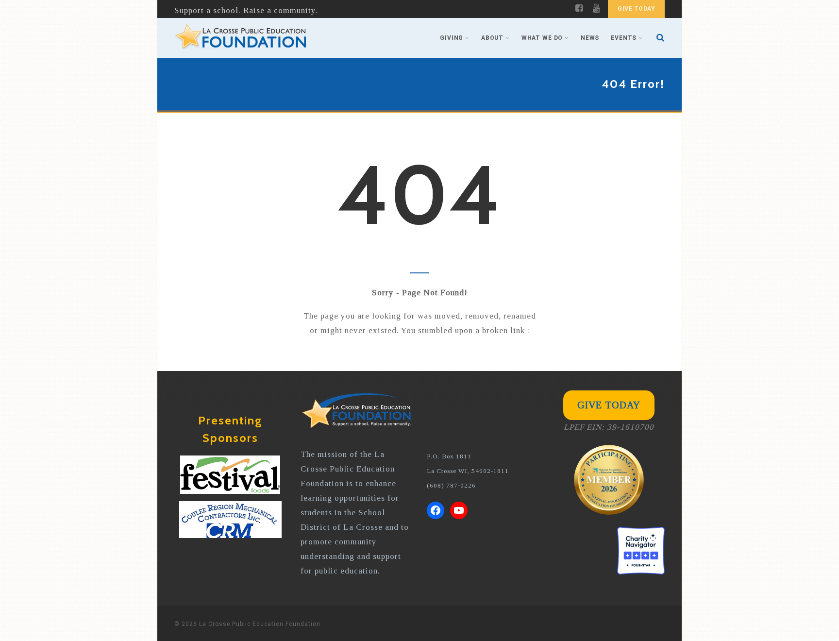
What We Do (542, 37)
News (590, 37)
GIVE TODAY (636, 8)
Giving (451, 37)
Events (624, 37)
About (492, 37)
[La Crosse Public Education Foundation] (240, 37)
